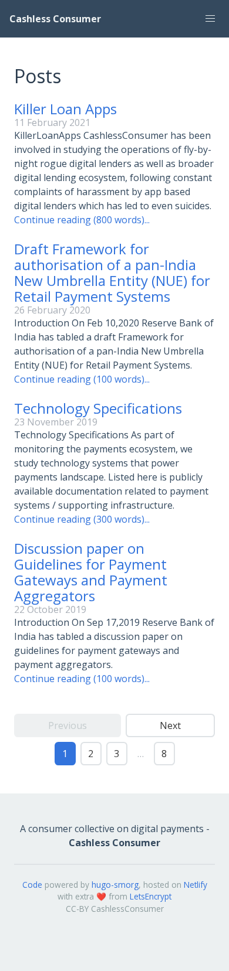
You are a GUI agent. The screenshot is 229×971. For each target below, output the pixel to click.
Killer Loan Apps (65, 108)
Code (32, 884)
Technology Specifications (98, 408)
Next (170, 725)
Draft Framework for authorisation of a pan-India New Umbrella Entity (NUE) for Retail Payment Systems (112, 272)
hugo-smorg (115, 884)
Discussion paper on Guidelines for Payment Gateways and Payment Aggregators (90, 572)
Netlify (195, 884)
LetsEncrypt (150, 896)
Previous (67, 725)
